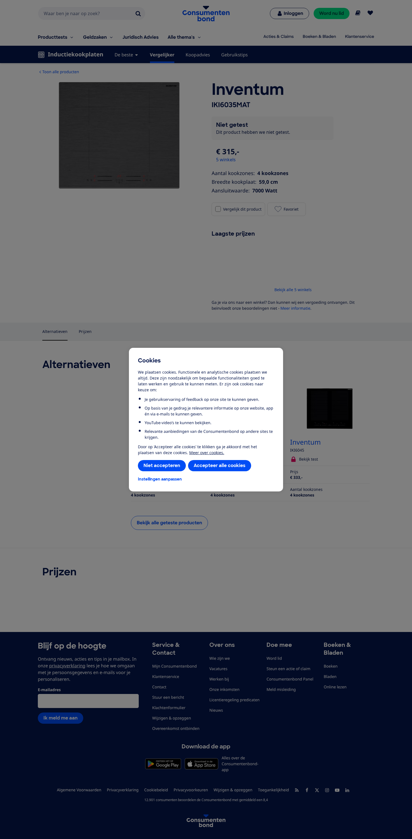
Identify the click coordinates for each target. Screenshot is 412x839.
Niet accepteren (161, 465)
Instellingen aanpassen (160, 479)
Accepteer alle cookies (220, 465)
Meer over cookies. (206, 452)
